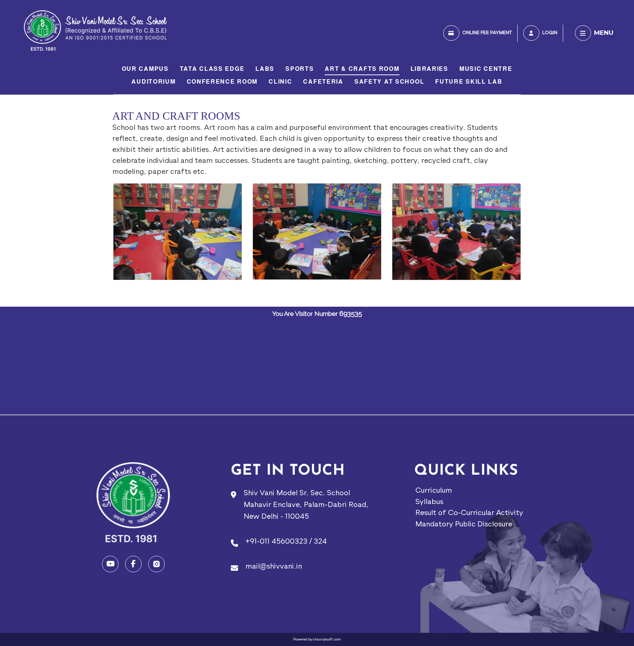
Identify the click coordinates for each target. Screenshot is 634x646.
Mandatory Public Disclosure (463, 524)
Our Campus (145, 69)
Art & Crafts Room (362, 69)
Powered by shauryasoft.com (317, 639)
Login (549, 32)
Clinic (280, 81)
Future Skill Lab (468, 81)
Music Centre (486, 69)
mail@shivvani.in (273, 566)
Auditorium (153, 81)
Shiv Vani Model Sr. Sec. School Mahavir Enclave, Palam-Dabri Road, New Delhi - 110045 (306, 505)
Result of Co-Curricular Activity (469, 513)
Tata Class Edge (212, 69)
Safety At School (389, 81)
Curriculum (433, 490)
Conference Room (222, 81)
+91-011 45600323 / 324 (286, 541)
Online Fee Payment (487, 32)
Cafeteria (323, 81)
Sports (299, 69)
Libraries (429, 69)
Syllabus (429, 502)
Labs (264, 69)
